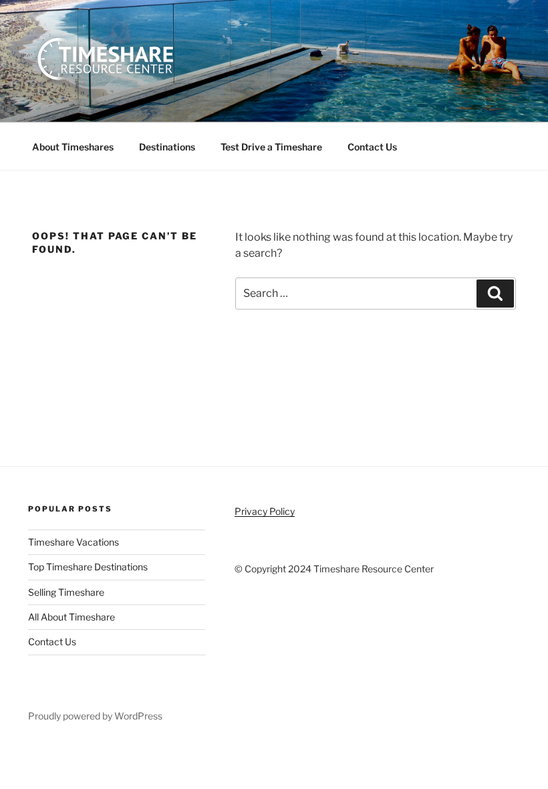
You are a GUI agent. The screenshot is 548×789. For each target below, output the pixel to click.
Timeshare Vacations (73, 542)
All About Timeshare (71, 617)
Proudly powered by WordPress (95, 715)
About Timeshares (73, 146)
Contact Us (372, 146)
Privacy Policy (265, 511)
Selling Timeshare (66, 592)
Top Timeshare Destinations (88, 566)
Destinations (167, 146)
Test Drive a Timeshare (271, 146)
